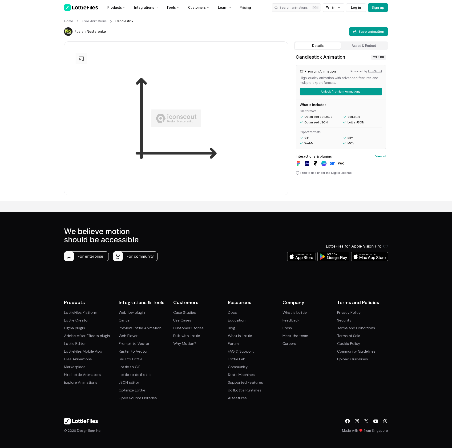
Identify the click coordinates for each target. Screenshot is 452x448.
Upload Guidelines (352, 359)
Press (287, 328)
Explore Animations (80, 382)
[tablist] (341, 45)
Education (237, 320)
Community (238, 366)
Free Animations (78, 359)
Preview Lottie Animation (140, 328)
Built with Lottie (186, 335)
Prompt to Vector (134, 343)
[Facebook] (347, 421)
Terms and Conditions (356, 328)
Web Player (128, 335)
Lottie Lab (237, 359)
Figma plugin (74, 328)
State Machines (241, 374)
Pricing (245, 7)
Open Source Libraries (138, 397)
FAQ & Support (241, 351)
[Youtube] (376, 421)
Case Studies (184, 312)
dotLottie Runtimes (244, 390)
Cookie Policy (348, 343)
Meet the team (295, 335)
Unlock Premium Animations (340, 91)
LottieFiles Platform (80, 312)
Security (344, 320)
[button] (68, 31)
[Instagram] (357, 421)
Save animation (371, 31)
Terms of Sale (348, 335)
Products (114, 7)
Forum (233, 343)
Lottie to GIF (129, 366)
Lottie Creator (76, 320)
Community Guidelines (356, 351)
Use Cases (182, 320)
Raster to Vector (133, 351)
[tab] (318, 45)
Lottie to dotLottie (135, 374)
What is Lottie (240, 335)
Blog (231, 328)
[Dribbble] (385, 421)
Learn (222, 7)
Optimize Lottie (132, 390)
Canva (124, 320)
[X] (366, 421)
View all (380, 156)
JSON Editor (129, 382)
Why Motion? (184, 343)
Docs (232, 312)
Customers (197, 7)
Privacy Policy (349, 312)
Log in (356, 7)
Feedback (290, 320)
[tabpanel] (341, 126)
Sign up (378, 7)
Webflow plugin (132, 312)
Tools (171, 7)
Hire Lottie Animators (82, 374)
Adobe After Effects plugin (87, 335)
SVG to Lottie (130, 359)
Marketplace (74, 366)
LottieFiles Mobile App (83, 351)
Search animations (293, 7)
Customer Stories (188, 328)
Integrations (144, 7)
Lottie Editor (75, 343)
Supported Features (245, 382)
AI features (237, 397)
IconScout (375, 71)
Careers (289, 343)
